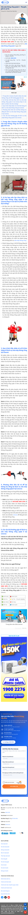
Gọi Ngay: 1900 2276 (9, 742)
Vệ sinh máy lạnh (5, 846)
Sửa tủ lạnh (4, 864)
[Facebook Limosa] (2, 897)
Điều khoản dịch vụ (5, 878)
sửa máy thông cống (20, 240)
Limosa (15, 515)
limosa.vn (7, 824)
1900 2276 (7, 812)
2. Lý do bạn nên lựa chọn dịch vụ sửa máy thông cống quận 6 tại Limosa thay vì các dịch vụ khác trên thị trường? (14, 102)
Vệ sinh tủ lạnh (4, 867)
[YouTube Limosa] (8, 897)
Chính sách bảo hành (6, 881)
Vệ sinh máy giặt (5, 861)
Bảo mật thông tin (5, 891)
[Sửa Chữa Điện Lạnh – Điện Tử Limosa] (12, 2)
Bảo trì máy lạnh (5, 852)
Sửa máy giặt (4, 858)
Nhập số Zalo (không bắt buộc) (8, 767)
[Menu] (26, 2)
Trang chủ (3, 11)
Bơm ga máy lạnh (5, 849)
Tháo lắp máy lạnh (5, 855)
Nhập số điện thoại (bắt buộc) (8, 761)
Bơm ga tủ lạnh (4, 870)
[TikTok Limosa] (5, 897)
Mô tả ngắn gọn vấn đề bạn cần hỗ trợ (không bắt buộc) (12, 772)
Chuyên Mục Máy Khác (12, 11)
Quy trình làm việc (5, 893)
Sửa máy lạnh (4, 843)
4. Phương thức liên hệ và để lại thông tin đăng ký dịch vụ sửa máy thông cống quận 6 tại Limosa (14, 111)
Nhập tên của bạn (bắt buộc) (7, 756)
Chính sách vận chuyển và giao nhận (9, 884)
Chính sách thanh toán (6, 887)
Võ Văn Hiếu (15, 818)
